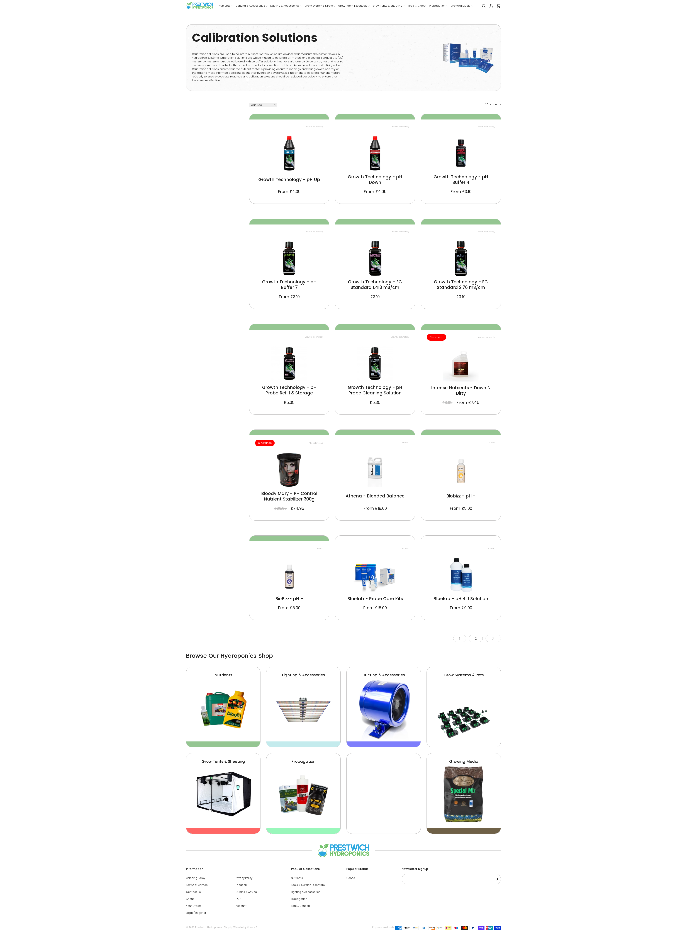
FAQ (238, 899)
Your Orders (193, 906)
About (190, 899)
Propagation (299, 899)
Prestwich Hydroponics (208, 927)
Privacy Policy (244, 878)
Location (241, 885)
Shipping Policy (195, 878)
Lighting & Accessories (305, 892)
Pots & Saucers (301, 906)
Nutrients (297, 878)
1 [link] (459, 638)
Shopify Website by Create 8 (240, 927)
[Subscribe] (496, 880)
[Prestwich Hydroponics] (199, 5)
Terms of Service (197, 885)
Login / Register (196, 913)
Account (241, 906)
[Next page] (493, 638)
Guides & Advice (246, 892)
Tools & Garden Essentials (308, 885)
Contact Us (193, 892)
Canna (350, 878)
